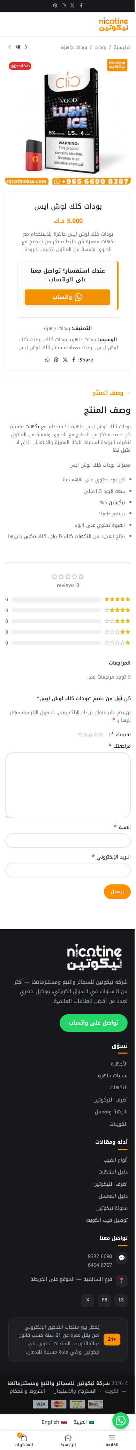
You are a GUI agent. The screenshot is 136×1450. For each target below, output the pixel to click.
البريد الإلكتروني (111, 857)
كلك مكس (35, 536)
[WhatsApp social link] (47, 360)
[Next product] (9, 47)
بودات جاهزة (74, 47)
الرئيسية (122, 47)
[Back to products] (18, 47)
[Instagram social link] (63, 6)
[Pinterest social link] (55, 6)
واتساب (62, 297)
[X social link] (72, 6)
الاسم (122, 827)
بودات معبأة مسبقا (73, 347)
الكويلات (118, 1124)
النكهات (119, 1088)
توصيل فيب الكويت (107, 1220)
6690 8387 (100, 1256)
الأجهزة (119, 1064)
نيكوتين (117, 502)
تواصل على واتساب (94, 1023)
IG (121, 1300)
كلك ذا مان (61, 536)
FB (104, 1300)
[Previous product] (26, 47)
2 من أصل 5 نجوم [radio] (95, 734)
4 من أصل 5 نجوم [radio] (85, 734)
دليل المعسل (113, 1196)
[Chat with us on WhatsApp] (120, 1420)
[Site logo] (113, 24)
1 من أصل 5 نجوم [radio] (101, 734)
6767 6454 (100, 1265)
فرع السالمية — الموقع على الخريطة (71, 1279)
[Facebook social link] (81, 6)
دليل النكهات (113, 1172)
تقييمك (121, 734)
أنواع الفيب (116, 1160)
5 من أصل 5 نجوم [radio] (80, 734)
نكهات (32, 426)
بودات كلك (56, 339)
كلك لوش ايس (34, 347)
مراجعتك (119, 746)
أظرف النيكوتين (110, 1100)
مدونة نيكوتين (112, 1208)
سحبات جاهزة (113, 1076)
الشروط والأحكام (27, 1391)
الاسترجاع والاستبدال (75, 1391)
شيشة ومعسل (111, 1112)
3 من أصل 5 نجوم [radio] (90, 734)
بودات (100, 47)
